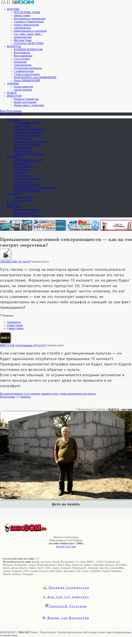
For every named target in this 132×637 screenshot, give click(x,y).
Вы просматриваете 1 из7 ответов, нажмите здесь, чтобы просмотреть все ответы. (48, 393)
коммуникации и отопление (30, 30)
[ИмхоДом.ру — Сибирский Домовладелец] (17, 3)
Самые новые (15, 325)
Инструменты (22, 52)
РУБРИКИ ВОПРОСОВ (28, 49)
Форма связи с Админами (29, 105)
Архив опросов (23, 89)
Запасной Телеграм (67, 606)
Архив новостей (23, 86)
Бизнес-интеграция (25, 102)
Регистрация (14, 110)
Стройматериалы (24, 71)
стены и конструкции (26, 24)
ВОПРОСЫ (14, 46)
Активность (14, 322)
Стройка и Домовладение (29, 21)
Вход (3, 110)
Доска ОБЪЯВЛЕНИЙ (27, 80)
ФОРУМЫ (13, 9)
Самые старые (15, 328)
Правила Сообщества (26, 99)
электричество (22, 27)
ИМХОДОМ (14, 95)
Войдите (26, 396)
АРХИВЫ (13, 83)
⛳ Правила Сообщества (66, 587)
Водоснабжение (23, 55)
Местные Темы (22, 40)
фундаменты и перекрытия (29, 18)
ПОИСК (12, 92)
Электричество (22, 64)
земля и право (22, 15)
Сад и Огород (22, 58)
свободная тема (23, 37)
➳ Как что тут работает (66, 597)
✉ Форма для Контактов (66, 617)
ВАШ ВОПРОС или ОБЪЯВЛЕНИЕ (35, 77)
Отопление (20, 61)
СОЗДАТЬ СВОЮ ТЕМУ (29, 43)
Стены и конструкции (27, 74)
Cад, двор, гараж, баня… (28, 34)
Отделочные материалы (28, 68)
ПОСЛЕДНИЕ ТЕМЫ (27, 12)
